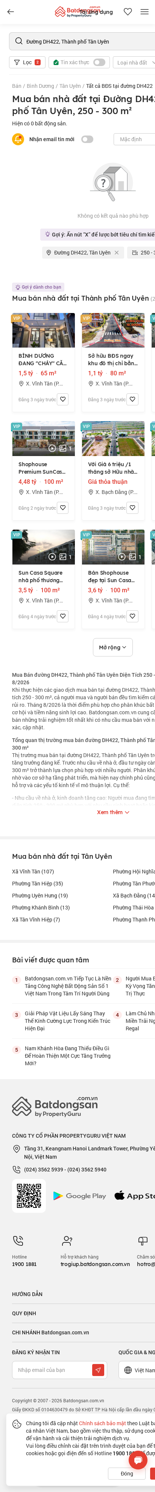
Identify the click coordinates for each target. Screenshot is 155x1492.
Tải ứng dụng (96, 12)
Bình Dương (40, 85)
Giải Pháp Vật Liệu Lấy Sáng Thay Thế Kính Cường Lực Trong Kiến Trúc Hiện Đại (67, 1021)
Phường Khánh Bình (41, 907)
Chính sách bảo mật (102, 1423)
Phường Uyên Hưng (40, 895)
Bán (16, 85)
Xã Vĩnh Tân (33, 871)
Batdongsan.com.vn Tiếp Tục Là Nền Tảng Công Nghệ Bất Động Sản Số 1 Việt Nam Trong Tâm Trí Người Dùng (68, 986)
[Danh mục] (11, 12)
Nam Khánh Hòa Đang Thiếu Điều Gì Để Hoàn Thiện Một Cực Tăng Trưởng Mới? (68, 1056)
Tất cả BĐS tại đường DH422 (119, 85)
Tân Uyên (70, 85)
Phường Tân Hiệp (37, 883)
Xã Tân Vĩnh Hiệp (36, 919)
